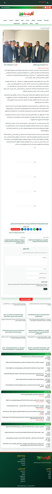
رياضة (31, 23)
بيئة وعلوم (23, 479)
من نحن (23, 458)
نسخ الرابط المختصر (15, 229)
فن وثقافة (23, 478)
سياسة (11, 20)
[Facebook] (50, 7)
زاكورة (49, 474)
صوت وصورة (17, 23)
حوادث (36, 23)
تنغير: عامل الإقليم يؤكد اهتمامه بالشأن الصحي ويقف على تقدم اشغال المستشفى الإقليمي (29, 223)
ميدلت (27, 20)
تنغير (22, 20)
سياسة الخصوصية (21, 461)
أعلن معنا (23, 463)
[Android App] (43, 7)
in (28, 229)
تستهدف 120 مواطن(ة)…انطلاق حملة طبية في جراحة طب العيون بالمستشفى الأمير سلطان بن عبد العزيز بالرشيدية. (14, 241)
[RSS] (45, 7)
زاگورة (17, 20)
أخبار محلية (43, 28)
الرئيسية (46, 20)
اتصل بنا (23, 465)
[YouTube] (48, 7)
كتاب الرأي (25, 23)
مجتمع (5, 20)
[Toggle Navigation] (48, 2)
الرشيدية (39, 20)
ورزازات (33, 20)
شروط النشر (22, 460)
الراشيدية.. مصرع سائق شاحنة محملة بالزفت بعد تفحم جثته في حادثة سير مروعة (38, 240)
